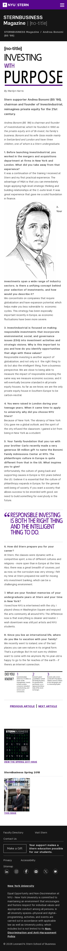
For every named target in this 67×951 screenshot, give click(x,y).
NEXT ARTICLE (47, 706)
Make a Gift (14, 848)
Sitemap (8, 866)
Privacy (7, 860)
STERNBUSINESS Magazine (23, 20)
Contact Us (10, 838)
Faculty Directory (13, 832)
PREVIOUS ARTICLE (22, 706)
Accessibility (28, 860)
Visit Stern (41, 832)
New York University (21, 885)
